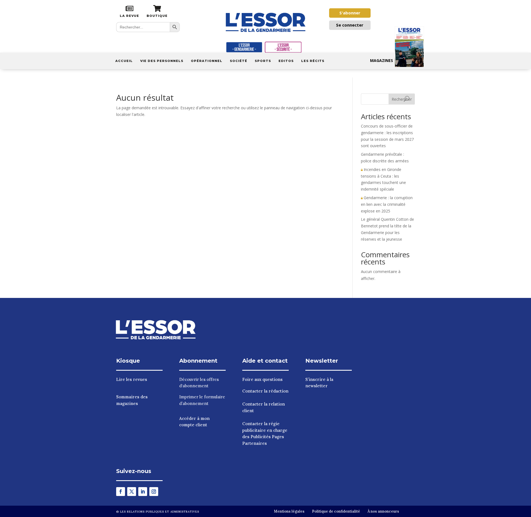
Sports (263, 61)
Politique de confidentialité (336, 511)
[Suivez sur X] (131, 491)
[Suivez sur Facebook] (120, 491)
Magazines (381, 60)
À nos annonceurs (383, 511)
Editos (286, 61)
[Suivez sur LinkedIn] (142, 491)
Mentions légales (289, 511)
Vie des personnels (161, 61)
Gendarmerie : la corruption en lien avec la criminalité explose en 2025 (387, 204)
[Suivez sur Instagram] (153, 491)
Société (238, 61)
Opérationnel (206, 61)
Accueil (124, 61)
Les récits (312, 61)
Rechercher (402, 99)
